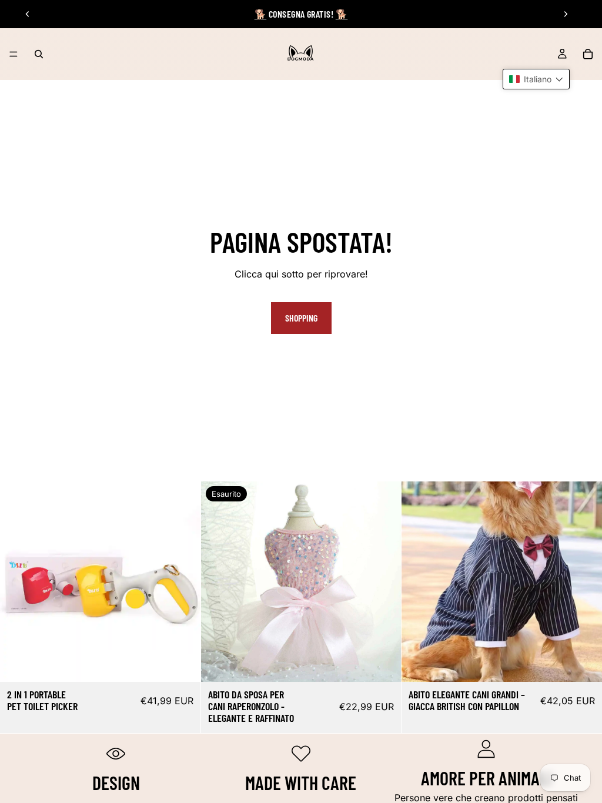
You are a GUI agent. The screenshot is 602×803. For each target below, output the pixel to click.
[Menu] (13, 54)
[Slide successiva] (565, 14)
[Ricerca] (39, 54)
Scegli (192, 663)
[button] (536, 79)
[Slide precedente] (28, 14)
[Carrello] (588, 54)
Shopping (301, 317)
